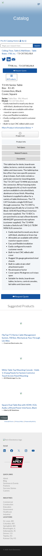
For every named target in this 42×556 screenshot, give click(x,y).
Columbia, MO (9, 524)
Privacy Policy (19, 421)
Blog (5, 481)
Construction (8, 505)
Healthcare (7, 512)
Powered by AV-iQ (30, 421)
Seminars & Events (10, 483)
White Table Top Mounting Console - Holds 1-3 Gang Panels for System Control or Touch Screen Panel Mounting (20, 373)
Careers (6, 491)
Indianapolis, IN (9, 531)
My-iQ (23, 41)
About (5, 478)
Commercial (8, 502)
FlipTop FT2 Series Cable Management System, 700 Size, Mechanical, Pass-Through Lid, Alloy (21, 338)
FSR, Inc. (12, 53)
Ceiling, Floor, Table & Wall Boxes (16, 50)
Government (8, 509)
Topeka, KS (7, 536)
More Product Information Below (16, 127)
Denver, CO (7, 533)
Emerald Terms (9, 421)
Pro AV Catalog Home (9, 41)
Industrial (6, 514)
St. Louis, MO (8, 521)
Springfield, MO (9, 526)
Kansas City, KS (9, 538)
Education (7, 507)
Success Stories (9, 488)
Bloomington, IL (9, 528)
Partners (6, 486)
